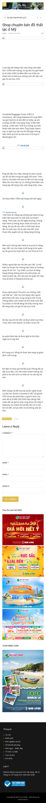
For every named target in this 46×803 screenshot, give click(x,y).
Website (5, 486)
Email (5, 474)
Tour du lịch (10, 755)
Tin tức (16, 419)
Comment (7, 433)
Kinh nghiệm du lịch (12, 741)
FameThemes (23, 799)
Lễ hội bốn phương (12, 745)
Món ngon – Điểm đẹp (14, 748)
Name (5, 463)
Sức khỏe (9, 758)
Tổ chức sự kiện (11, 751)
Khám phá (9, 738)
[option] (24, 17)
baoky (4, 33)
